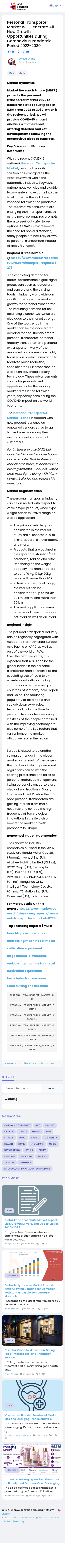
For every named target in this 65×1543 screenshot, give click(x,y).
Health (8, 1144)
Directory (18, 1521)
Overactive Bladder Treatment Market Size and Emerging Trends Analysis (31, 1417)
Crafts (8, 1131)
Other (26, 52)
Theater (9, 1162)
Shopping (26, 1156)
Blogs (11, 52)
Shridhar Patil (13, 1308)
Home (21, 1144)
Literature (37, 1144)
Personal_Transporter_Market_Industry (32, 1037)
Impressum (40, 1517)
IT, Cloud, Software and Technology (27, 1168)
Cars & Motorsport (17, 1125)
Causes (49, 1125)
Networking (12, 1150)
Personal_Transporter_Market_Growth (32, 1027)
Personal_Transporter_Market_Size (32, 997)
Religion (9, 1156)
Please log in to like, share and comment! (30, 1063)
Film (48, 1131)
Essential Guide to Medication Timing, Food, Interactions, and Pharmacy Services (29, 1353)
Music (52, 1144)
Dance (23, 1131)
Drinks (36, 1131)
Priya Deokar (12, 1243)
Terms (16, 1517)
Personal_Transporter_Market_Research (32, 1017)
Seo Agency (12, 1374)
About (6, 1517)
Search (52, 1088)
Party (42, 1150)
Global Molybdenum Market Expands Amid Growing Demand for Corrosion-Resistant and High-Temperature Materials (30, 1290)
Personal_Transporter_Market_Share (32, 1047)
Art (37, 1125)
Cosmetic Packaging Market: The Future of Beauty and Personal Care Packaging (31, 1481)
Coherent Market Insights (19, 1435)
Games (35, 1137)
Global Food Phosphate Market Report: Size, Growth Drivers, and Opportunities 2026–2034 (31, 1223)
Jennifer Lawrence (15, 1495)
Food (22, 1137)
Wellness (25, 1162)
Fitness (9, 1137)
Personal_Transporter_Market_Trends (32, 1007)
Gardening (51, 1137)
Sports (42, 1156)
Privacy (27, 1517)
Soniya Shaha (27, 58)
